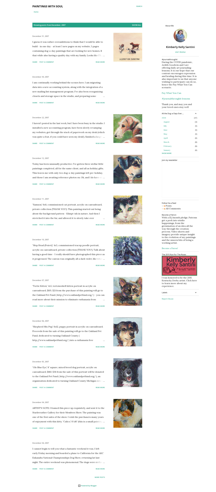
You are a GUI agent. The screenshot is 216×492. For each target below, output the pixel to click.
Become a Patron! (170, 248)
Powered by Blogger (89, 486)
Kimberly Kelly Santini (180, 47)
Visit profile (180, 52)
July (165, 126)
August (167, 122)
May (165, 134)
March (166, 142)
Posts (168, 205)
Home (36, 12)
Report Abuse (167, 299)
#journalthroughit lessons (176, 98)
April (166, 138)
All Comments (173, 208)
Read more (100, 62)
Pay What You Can (171, 93)
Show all (136, 25)
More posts (100, 477)
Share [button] (34, 62)
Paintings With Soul (47, 6)
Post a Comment (46, 62)
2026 (164, 118)
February (167, 146)
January (167, 150)
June (165, 130)
